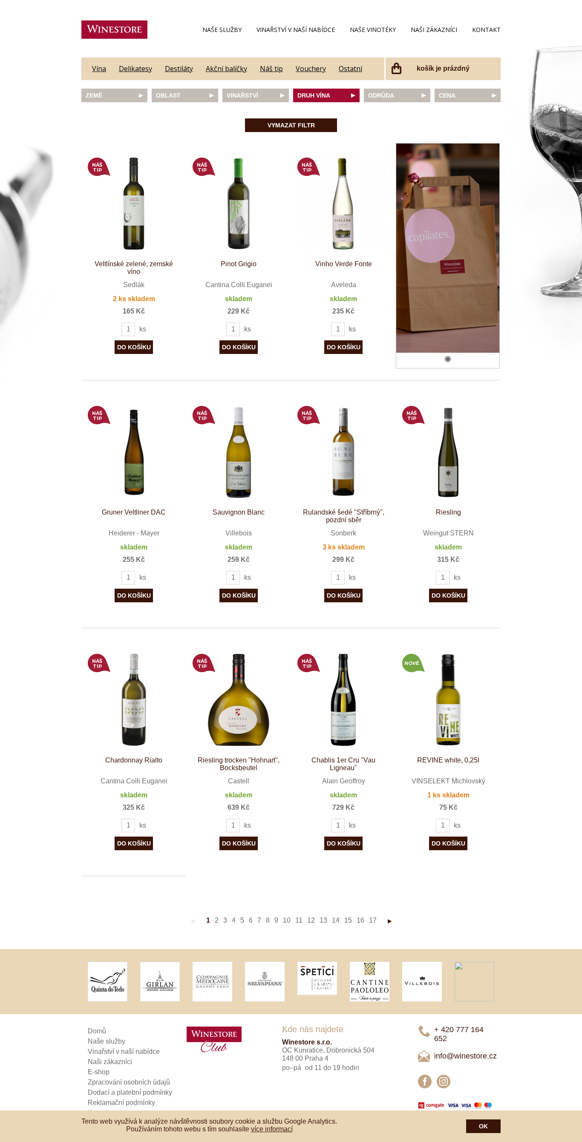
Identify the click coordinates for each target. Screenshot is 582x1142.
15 (348, 920)
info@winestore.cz (465, 1056)
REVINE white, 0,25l (448, 760)
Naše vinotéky (373, 30)
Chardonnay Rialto (133, 760)
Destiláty (179, 68)
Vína (99, 68)
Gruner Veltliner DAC (134, 512)
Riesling (448, 512)
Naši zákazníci (434, 30)
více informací (272, 1129)
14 (336, 920)
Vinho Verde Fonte (343, 264)
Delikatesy (135, 68)
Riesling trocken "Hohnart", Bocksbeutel (238, 764)
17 (373, 920)
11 (299, 920)
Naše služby (222, 30)
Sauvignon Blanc (239, 512)
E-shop (98, 1072)
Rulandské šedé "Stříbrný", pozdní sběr (343, 516)
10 (287, 920)
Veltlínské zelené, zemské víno (134, 267)
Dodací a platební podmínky (130, 1092)
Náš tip (271, 68)
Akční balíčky (226, 68)
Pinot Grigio (238, 264)
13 (323, 920)
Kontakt (486, 30)
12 (311, 920)
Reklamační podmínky (121, 1102)
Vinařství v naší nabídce (295, 30)
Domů (97, 1031)
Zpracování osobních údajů (129, 1082)
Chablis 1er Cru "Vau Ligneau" (343, 764)
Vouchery (311, 68)
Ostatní (350, 68)
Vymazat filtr (291, 125)
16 (360, 920)
